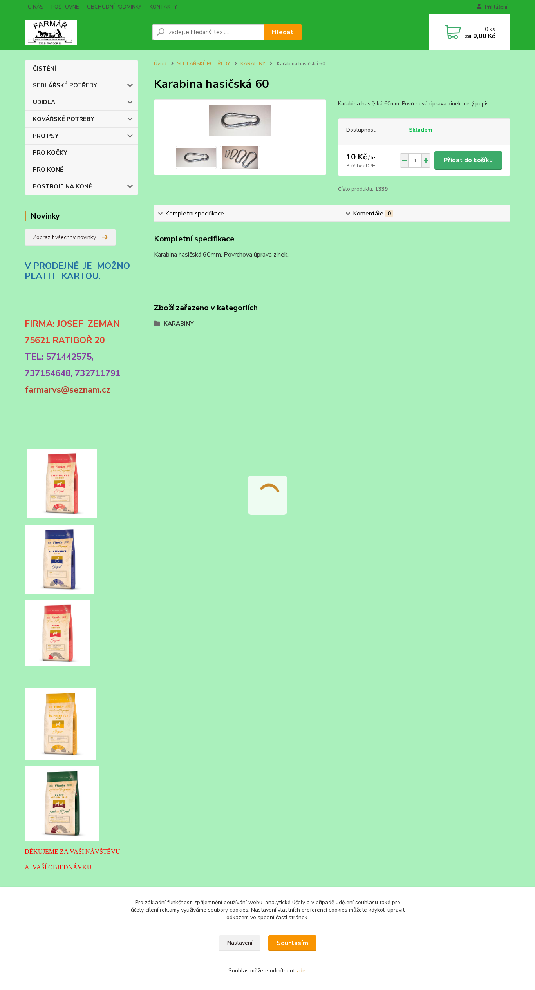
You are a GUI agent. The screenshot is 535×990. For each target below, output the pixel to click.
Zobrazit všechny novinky (64, 237)
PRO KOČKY (50, 153)
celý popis (476, 103)
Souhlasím (292, 943)
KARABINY (252, 63)
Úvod (160, 63)
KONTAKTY (163, 7)
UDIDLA (44, 102)
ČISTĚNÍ (44, 68)
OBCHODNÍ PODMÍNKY (114, 7)
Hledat (282, 32)
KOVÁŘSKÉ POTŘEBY (63, 119)
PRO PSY (46, 136)
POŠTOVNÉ (65, 7)
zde (300, 970)
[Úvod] (85, 32)
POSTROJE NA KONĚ (62, 186)
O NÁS (35, 7)
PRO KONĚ (48, 170)
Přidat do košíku (468, 160)
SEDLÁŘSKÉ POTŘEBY (65, 85)
